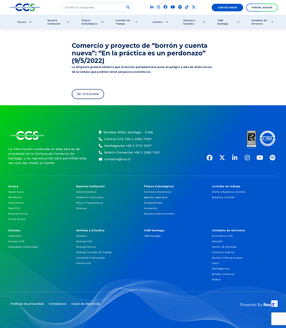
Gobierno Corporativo (90, 197)
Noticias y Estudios (189, 22)
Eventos (158, 22)
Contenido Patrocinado (90, 257)
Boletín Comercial (223, 274)
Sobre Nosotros (86, 191)
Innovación (150, 208)
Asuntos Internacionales (159, 213)
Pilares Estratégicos (89, 22)
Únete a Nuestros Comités (228, 191)
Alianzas (81, 208)
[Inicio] (48, 135)
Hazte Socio (16, 191)
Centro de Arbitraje (224, 246)
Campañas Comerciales (23, 246)
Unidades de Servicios (259, 22)
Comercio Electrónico (157, 191)
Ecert (215, 263)
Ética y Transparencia (89, 202)
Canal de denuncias (85, 303)
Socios (22, 22)
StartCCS (14, 208)
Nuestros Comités (223, 197)
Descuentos (16, 202)
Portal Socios (262, 7)
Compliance (57, 303)
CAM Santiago (223, 22)
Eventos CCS (16, 241)
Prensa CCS (83, 263)
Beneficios (15, 197)
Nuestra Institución (54, 22)
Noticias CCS (84, 241)
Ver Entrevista (88, 94)
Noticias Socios (18, 213)
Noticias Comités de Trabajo (94, 252)
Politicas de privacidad (27, 303)
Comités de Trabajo (123, 22)
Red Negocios (220, 268)
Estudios (81, 235)
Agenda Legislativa (155, 197)
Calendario (15, 235)
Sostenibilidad (153, 202)
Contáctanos (227, 7)
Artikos (216, 279)
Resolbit (217, 241)
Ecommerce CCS (222, 235)
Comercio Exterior (223, 252)
